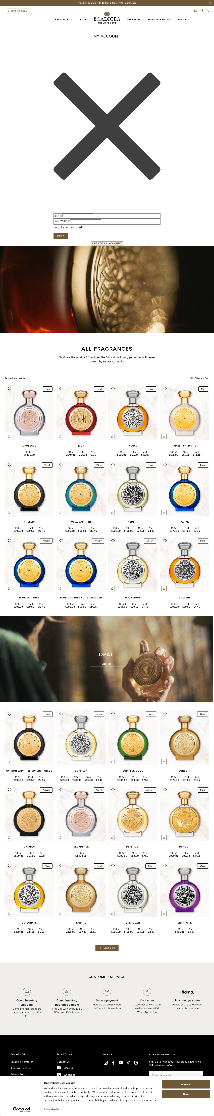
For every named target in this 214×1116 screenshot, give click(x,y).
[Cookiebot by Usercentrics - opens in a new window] (21, 1109)
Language (79, 557)
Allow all (186, 1084)
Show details (51, 1109)
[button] (19, 11)
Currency (79, 571)
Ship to (78, 543)
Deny (186, 1094)
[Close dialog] (140, 525)
